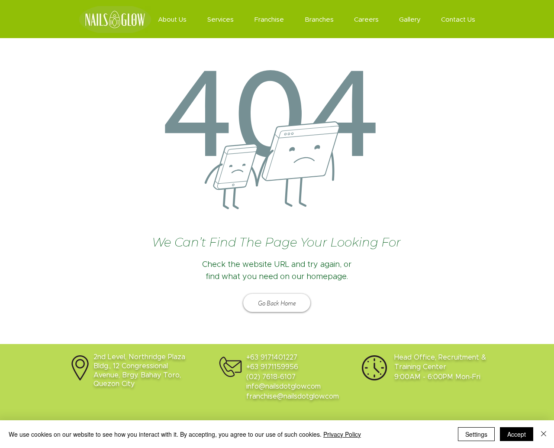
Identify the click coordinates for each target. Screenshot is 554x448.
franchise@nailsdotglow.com (292, 396)
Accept (516, 434)
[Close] (543, 434)
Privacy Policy (342, 434)
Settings (476, 434)
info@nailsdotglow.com (283, 386)
